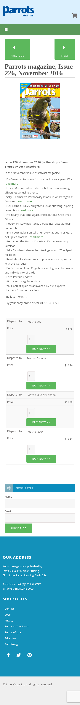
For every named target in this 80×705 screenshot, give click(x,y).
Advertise (10, 638)
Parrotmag (11, 644)
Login (8, 614)
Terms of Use (13, 632)
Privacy (9, 620)
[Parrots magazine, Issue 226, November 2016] (40, 109)
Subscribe (18, 528)
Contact (9, 608)
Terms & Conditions (17, 626)
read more (11, 183)
